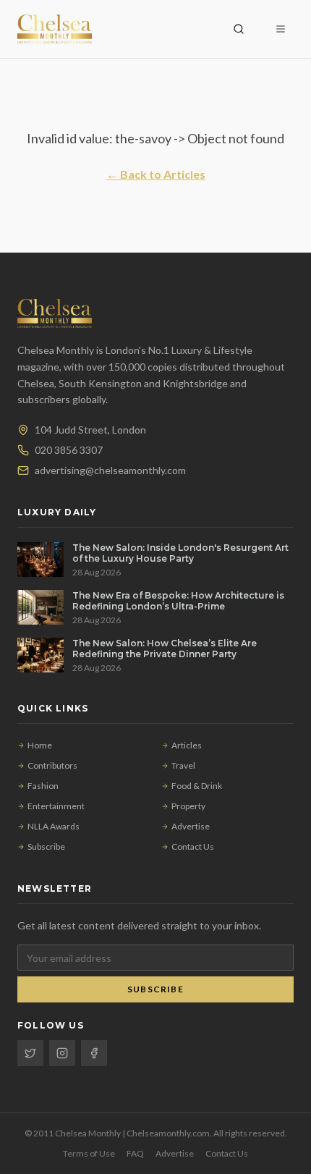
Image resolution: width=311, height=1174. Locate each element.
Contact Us (192, 846)
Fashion (43, 785)
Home (39, 745)
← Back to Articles (155, 174)
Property (188, 806)
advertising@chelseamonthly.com (110, 470)
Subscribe (46, 846)
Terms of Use (89, 1153)
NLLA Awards (53, 826)
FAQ (135, 1153)
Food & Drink (196, 785)
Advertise (190, 826)
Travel (183, 765)
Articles (186, 745)
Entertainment (56, 806)
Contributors (52, 765)
